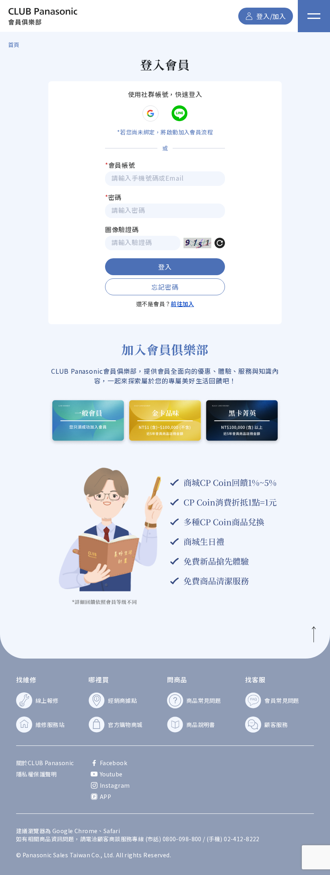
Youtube (111, 774)
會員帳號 (120, 165)
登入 (165, 267)
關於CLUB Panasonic (45, 763)
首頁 (14, 45)
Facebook (113, 763)
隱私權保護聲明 (36, 774)
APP (105, 797)
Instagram (115, 785)
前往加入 (182, 304)
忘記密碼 (164, 287)
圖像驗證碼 (122, 229)
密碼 (113, 197)
